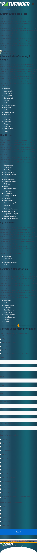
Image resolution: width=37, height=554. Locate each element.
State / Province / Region (7, 423)
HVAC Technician (9, 112)
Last (1, 372)
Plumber (6, 322)
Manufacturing (6, 521)
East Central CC (6, 447)
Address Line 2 (4, 409)
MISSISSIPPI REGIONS (7, 10)
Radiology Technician (11, 209)
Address (3, 394)
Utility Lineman (8, 129)
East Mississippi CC (7, 450)
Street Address (4, 401)
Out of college (6, 350)
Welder (6, 131)
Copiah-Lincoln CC (7, 443)
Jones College (6, 466)
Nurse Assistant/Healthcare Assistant (10, 188)
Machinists (7, 122)
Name (2, 357)
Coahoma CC (5, 439)
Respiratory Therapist (11, 214)
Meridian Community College (10, 470)
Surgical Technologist (11, 218)
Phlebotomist (8, 200)
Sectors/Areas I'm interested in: (11, 502)
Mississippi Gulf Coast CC (9, 477)
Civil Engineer (8, 96)
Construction (5, 525)
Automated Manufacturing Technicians (8, 91)
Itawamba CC (5, 462)
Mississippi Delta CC (7, 473)
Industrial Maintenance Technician (8, 117)
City (1, 416)
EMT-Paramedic (9, 172)
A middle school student (9, 342)
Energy (4, 506)
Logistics (4, 517)
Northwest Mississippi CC (9, 481)
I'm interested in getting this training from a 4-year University (16, 497)
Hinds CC (4, 454)
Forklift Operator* (9, 315)
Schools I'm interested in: (9, 435)
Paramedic (7, 198)
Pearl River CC (5, 485)
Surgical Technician (10, 216)
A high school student (8, 339)
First (1, 365)
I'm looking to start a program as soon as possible (16, 353)
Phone (3, 385)
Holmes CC (5, 458)
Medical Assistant (9, 179)
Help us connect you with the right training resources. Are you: (14, 334)
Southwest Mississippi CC (9, 489)
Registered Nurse (9, 211)
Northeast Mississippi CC (9, 493)
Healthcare (5, 510)
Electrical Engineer (10, 105)
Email (2, 376)
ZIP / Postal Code (5, 431)
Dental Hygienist (9, 170)
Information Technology (8, 514)
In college (5, 346)
